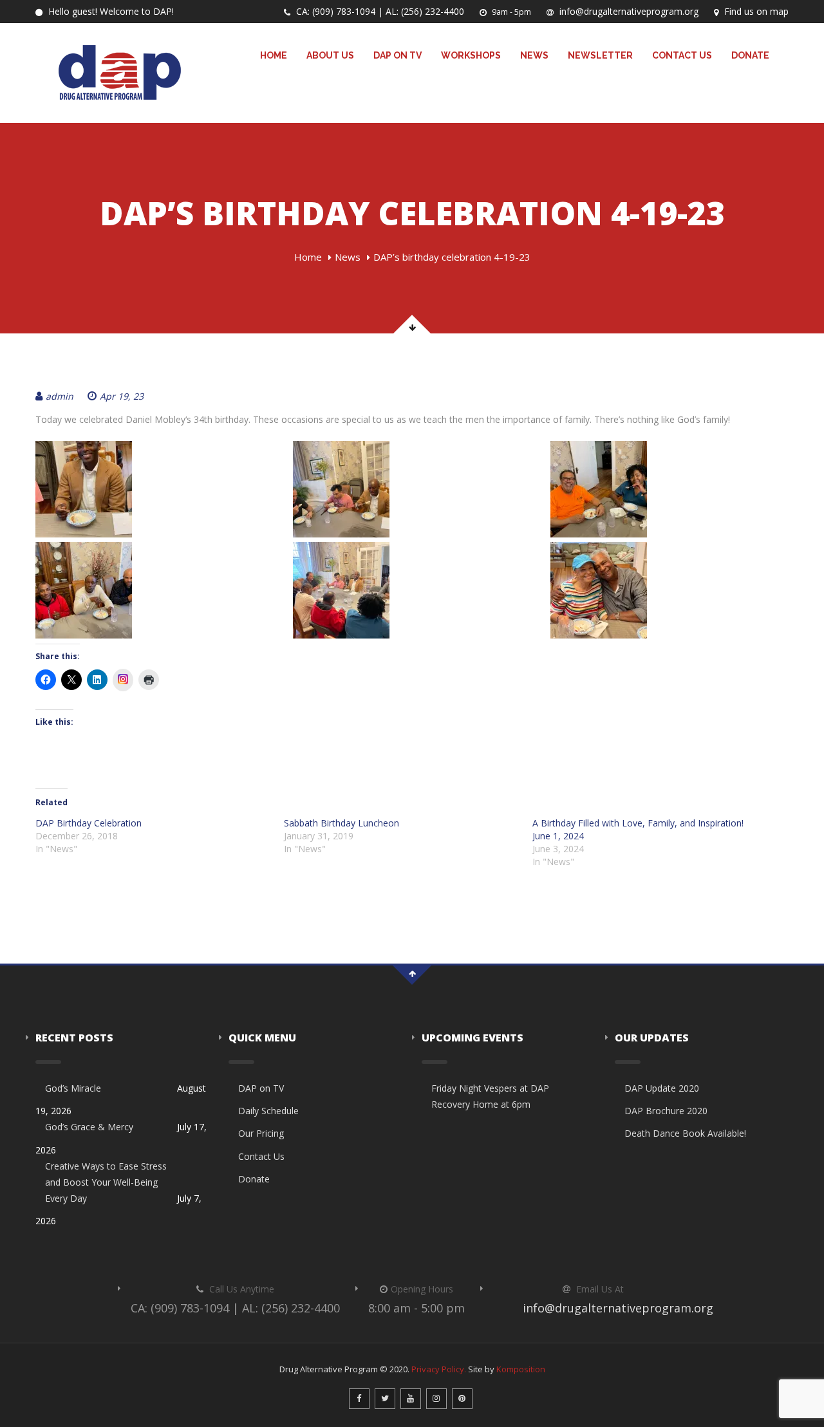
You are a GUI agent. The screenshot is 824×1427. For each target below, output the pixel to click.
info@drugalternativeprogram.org (627, 11)
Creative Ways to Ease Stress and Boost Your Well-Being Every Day (106, 1182)
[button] (154, 489)
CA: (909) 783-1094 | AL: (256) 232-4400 (379, 11)
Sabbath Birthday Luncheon (341, 823)
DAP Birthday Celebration (88, 823)
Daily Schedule (268, 1111)
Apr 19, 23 (122, 396)
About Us (330, 55)
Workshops (471, 55)
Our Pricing (261, 1133)
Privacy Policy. (438, 1369)
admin (59, 396)
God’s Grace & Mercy (89, 1127)
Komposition (520, 1369)
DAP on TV (397, 55)
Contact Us (682, 55)
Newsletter (600, 55)
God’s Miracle (73, 1088)
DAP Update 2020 (661, 1088)
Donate (750, 55)
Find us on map (755, 11)
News (534, 55)
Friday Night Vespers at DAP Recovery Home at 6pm (490, 1096)
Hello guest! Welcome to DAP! (110, 11)
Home (273, 55)
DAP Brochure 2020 (665, 1111)
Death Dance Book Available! (685, 1133)
